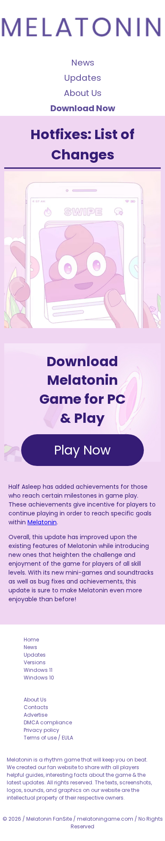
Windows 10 (39, 677)
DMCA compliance (48, 722)
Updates (82, 78)
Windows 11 (38, 670)
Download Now (82, 108)
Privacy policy (41, 730)
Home (31, 639)
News (82, 62)
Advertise (35, 714)
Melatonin (42, 522)
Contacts (36, 707)
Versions (35, 662)
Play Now (82, 450)
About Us (83, 93)
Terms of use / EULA (48, 737)
